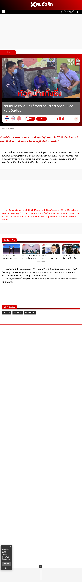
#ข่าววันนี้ (6, 312)
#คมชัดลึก (18, 312)
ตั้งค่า (6, 568)
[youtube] (69, 12)
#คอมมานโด (29, 312)
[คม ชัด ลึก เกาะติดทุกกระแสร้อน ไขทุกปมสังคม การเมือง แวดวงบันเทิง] (41, 5)
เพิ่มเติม (7, 559)
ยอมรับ (6, 564)
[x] (65, 12)
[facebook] (61, 12)
